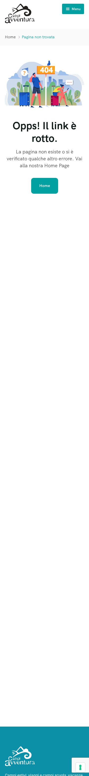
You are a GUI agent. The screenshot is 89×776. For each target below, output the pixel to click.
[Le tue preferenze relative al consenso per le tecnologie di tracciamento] (80, 767)
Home (10, 37)
